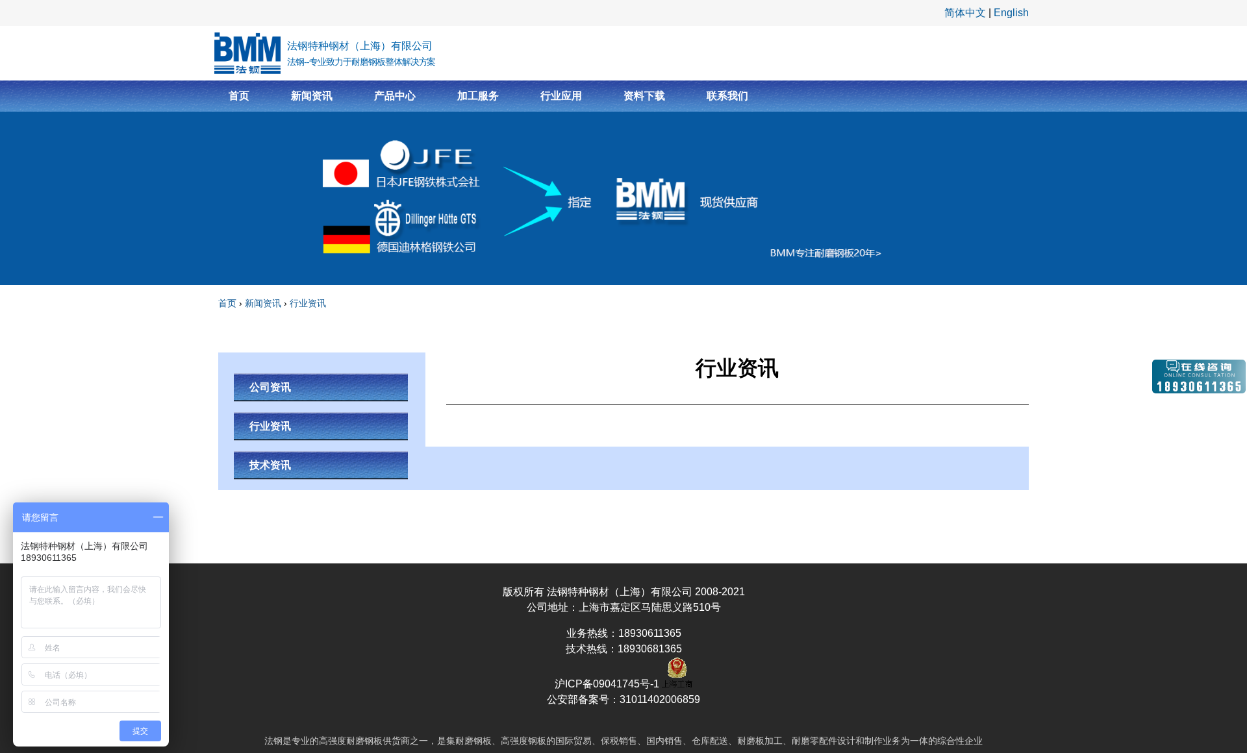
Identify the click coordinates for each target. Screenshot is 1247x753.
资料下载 (644, 95)
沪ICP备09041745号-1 (608, 683)
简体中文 (965, 12)
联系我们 (727, 95)
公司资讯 (270, 387)
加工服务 (478, 95)
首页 (239, 95)
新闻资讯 (312, 95)
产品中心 (395, 95)
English (1011, 12)
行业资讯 (308, 303)
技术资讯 (270, 465)
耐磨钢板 (364, 740)
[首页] (247, 53)
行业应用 (561, 95)
